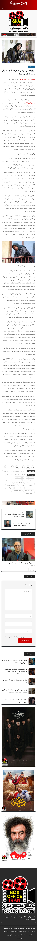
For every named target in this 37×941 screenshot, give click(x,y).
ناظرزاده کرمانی (16, 491)
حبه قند (17, 480)
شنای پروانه (21, 485)
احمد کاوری (8, 475)
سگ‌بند (30, 485)
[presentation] (30, 570)
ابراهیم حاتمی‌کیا (19, 475)
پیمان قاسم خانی (28, 480)
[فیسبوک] (22, 467)
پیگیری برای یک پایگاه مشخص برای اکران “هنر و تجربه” (14, 515)
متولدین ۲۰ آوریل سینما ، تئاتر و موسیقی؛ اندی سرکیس (22, 524)
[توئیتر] (28, 467)
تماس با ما (32, 921)
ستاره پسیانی (8, 483)
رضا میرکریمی (29, 483)
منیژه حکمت (19, 488)
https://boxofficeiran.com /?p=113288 (14, 471)
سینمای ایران (32, 66)
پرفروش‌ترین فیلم (30, 103)
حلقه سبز (8, 480)
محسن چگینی (10, 485)
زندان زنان (18, 483)
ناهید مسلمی (29, 493)
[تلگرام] (17, 467)
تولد (32, 558)
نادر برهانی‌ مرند (28, 491)
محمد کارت (29, 488)
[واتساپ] (12, 467)
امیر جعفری (29, 477)
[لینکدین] (6, 467)
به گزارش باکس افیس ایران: (27, 79)
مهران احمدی (8, 488)
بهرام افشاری (19, 477)
